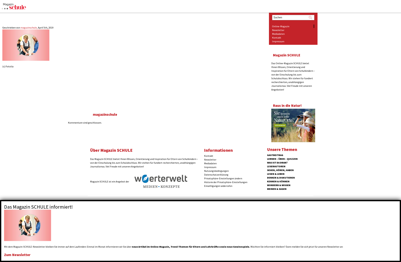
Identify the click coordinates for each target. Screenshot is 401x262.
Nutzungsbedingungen (216, 170)
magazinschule (105, 114)
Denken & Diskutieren (281, 177)
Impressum (278, 41)
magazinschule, (29, 27)
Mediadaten (278, 33)
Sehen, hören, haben (280, 170)
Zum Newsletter (17, 254)
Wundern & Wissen (278, 185)
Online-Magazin (280, 26)
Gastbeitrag (275, 155)
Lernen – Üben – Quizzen (282, 158)
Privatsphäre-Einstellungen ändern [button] (223, 178)
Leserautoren (276, 166)
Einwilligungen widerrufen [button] (218, 185)
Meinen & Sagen (276, 188)
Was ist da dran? (277, 162)
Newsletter (278, 30)
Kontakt (276, 37)
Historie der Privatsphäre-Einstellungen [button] (225, 182)
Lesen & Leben (275, 173)
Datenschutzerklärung (216, 174)
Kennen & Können (278, 181)
